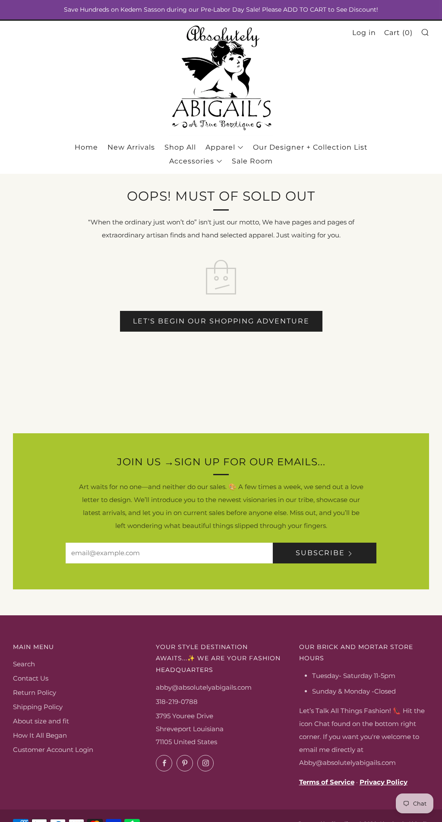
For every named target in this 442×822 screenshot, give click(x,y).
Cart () (398, 33)
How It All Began (40, 735)
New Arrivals (131, 147)
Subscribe (320, 553)
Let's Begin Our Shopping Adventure (221, 321)
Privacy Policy (383, 782)
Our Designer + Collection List (310, 147)
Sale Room (252, 161)
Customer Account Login (53, 749)
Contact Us (30, 678)
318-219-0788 (177, 701)
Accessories (191, 161)
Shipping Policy (38, 707)
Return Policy (34, 692)
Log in (364, 33)
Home (86, 147)
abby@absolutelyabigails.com (204, 687)
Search (24, 664)
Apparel (220, 147)
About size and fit (41, 721)
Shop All (180, 147)
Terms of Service (326, 782)
